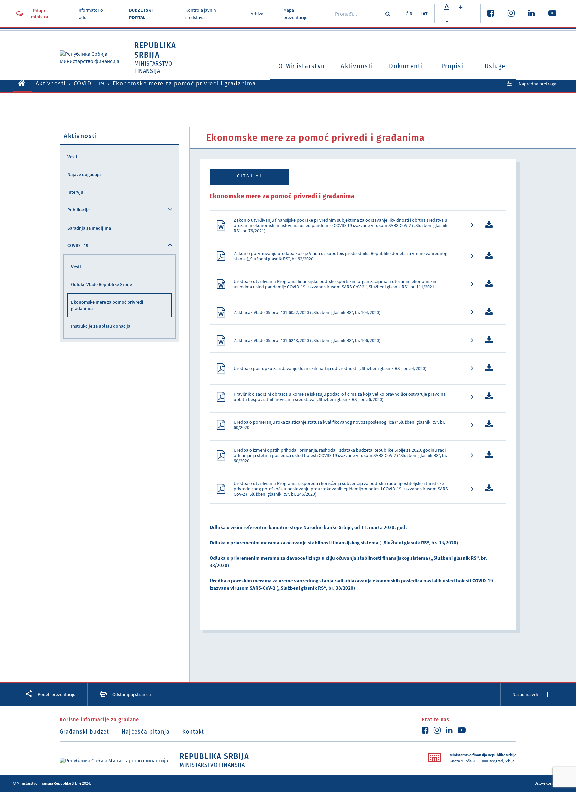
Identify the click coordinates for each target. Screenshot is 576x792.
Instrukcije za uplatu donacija (100, 326)
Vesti (72, 157)
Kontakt (193, 731)
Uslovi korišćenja (548, 783)
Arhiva (257, 14)
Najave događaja (84, 174)
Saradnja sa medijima (89, 228)
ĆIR (409, 14)
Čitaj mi (249, 176)
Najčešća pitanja (146, 731)
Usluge (495, 66)
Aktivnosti (357, 66)
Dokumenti (406, 66)
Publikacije (78, 210)
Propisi (452, 66)
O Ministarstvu (301, 66)
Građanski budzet (84, 731)
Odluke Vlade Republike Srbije (101, 284)
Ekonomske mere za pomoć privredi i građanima (108, 305)
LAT (424, 14)
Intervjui (76, 192)
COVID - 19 (89, 83)
